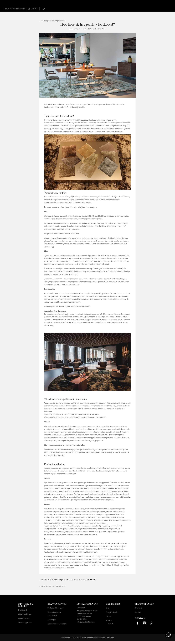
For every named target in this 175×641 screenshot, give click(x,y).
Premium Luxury (80, 29)
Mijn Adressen (23, 618)
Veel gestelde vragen (55, 608)
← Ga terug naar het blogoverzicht (52, 20)
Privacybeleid (87, 637)
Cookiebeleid (99, 637)
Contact (138, 612)
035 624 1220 (81, 619)
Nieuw (108, 616)
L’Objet (110, 624)
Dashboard (22, 610)
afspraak (93, 610)
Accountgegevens (25, 622)
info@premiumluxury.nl (86, 622)
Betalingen (52, 619)
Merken (109, 620)
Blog (107, 608)
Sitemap (110, 637)
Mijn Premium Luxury (15, 9)
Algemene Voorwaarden (57, 624)
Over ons (138, 608)
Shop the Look (111, 612)
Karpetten (102, 29)
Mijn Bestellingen (24, 614)
